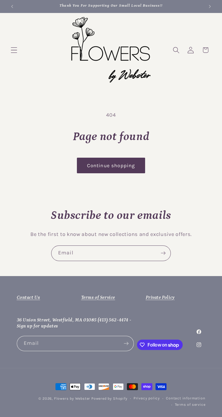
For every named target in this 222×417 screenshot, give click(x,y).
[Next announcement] (210, 6)
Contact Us (28, 297)
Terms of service (190, 404)
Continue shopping (111, 165)
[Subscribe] (163, 253)
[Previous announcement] (12, 6)
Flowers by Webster (72, 398)
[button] (14, 50)
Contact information (185, 398)
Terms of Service (98, 297)
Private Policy (160, 297)
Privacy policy (147, 398)
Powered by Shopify (109, 398)
